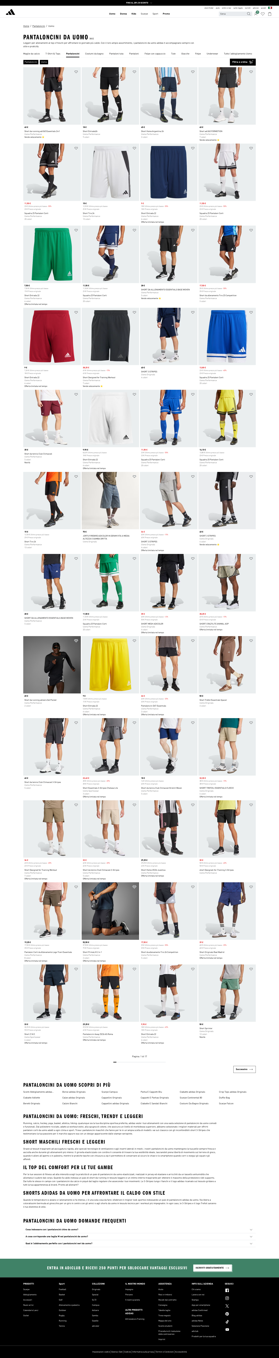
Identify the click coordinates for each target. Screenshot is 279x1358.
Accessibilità (181, 1352)
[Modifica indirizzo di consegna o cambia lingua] (270, 8)
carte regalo (238, 8)
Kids (134, 14)
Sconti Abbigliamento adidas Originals (37, 1092)
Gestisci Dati (117, 1352)
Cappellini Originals (112, 1098)
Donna (123, 14)
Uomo (112, 14)
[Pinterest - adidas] (240, 1314)
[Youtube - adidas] (240, 1330)
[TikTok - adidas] (240, 1322)
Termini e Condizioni (164, 1352)
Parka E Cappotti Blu (151, 1092)
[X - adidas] (240, 1306)
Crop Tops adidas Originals (232, 1092)
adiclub (256, 8)
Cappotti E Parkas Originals (155, 1098)
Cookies (127, 1352)
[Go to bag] (269, 13)
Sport (155, 14)
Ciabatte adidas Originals (192, 1092)
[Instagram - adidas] (240, 1299)
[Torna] (10, 12)
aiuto (218, 8)
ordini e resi (226, 8)
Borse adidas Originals (74, 1092)
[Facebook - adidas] (240, 1291)
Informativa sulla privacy (143, 1352)
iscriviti (248, 8)
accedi (263, 8)
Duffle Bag (224, 1098)
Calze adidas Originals (73, 1098)
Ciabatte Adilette (31, 1098)
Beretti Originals (31, 1104)
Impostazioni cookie (101, 1352)
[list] (139, 54)
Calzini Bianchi (69, 1104)
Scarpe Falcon (226, 1104)
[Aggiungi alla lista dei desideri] (76, 72)
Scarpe (144, 14)
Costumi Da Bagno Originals (194, 1104)
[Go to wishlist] (262, 13)
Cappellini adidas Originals (115, 1104)
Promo (166, 14)
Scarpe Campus (110, 1092)
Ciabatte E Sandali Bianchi (154, 1104)
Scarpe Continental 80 (191, 1098)
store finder (208, 8)
